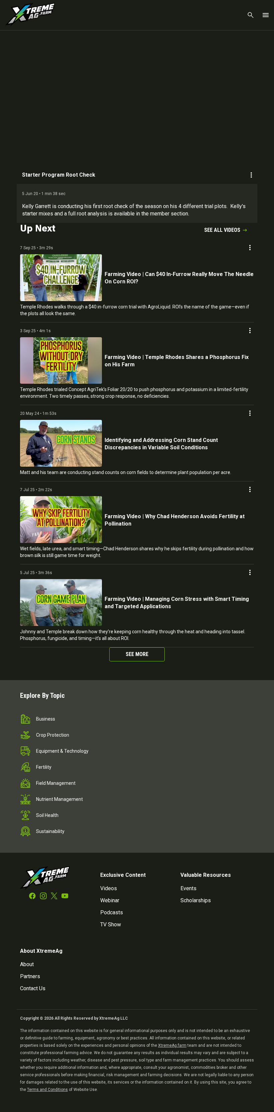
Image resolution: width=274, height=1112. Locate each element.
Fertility (43, 767)
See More (137, 654)
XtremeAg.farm (172, 1045)
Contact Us (32, 988)
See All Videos (222, 230)
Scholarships (195, 900)
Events (188, 888)
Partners (30, 976)
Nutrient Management (59, 799)
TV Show (110, 924)
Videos (108, 888)
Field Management (56, 783)
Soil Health (47, 815)
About (27, 964)
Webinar (109, 900)
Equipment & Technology (62, 751)
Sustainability (50, 831)
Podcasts (111, 912)
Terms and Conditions (47, 1089)
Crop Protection (52, 735)
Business (45, 719)
